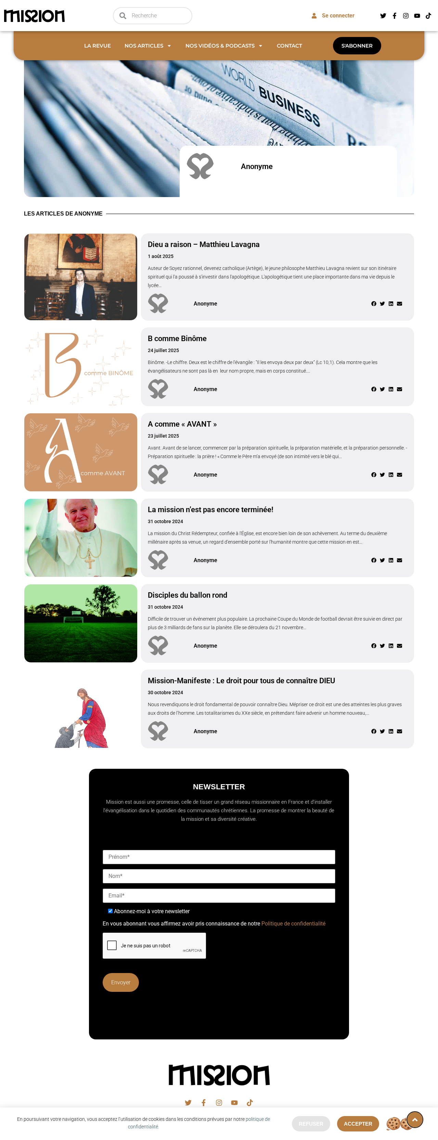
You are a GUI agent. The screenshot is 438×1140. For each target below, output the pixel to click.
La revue (97, 45)
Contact (289, 45)
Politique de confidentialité (293, 923)
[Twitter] (383, 16)
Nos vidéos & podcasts (220, 45)
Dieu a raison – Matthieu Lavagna (204, 244)
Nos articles (144, 45)
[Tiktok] (428, 16)
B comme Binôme (177, 338)
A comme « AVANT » (182, 424)
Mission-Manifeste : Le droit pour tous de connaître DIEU (241, 680)
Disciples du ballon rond (187, 595)
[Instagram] (406, 16)
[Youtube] (417, 16)
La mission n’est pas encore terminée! (210, 509)
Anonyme (257, 166)
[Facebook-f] (394, 16)
